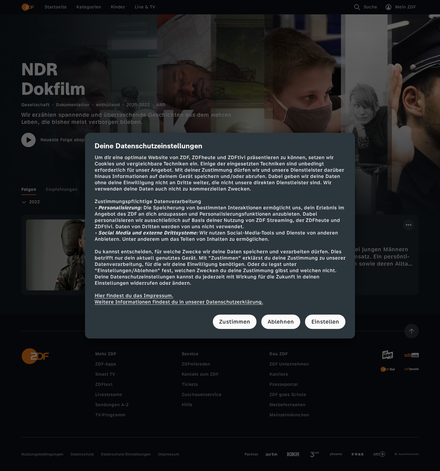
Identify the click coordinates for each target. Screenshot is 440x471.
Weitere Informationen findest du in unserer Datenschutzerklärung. (179, 302)
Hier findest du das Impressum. (134, 295)
